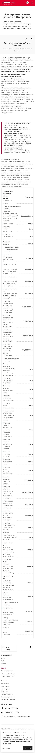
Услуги (3, 668)
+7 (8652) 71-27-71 (11, 708)
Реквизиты (5, 686)
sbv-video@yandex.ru (11, 712)
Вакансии (4, 691)
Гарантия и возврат (8, 699)
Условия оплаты (7, 694)
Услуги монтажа (7, 671)
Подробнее (7, 748)
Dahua (3, 663)
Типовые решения (8, 673)
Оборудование (6, 655)
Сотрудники (5, 689)
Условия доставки (7, 697)
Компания (4, 681)
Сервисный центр (7, 676)
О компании (5, 683)
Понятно (27, 748)
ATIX (3, 658)
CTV (2, 661)
